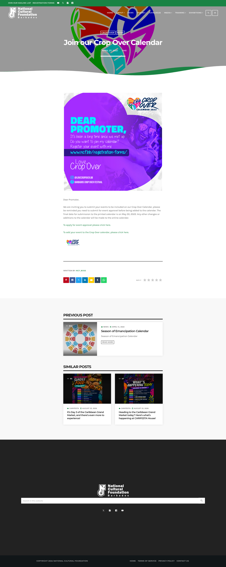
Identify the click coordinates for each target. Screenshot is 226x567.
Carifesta (74, 408)
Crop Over (107, 32)
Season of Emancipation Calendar (125, 331)
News (120, 32)
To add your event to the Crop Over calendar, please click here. (96, 232)
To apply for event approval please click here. (87, 225)
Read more (107, 342)
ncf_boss (81, 271)
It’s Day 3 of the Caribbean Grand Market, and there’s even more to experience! (85, 415)
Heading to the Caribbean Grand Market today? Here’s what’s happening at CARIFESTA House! (137, 415)
